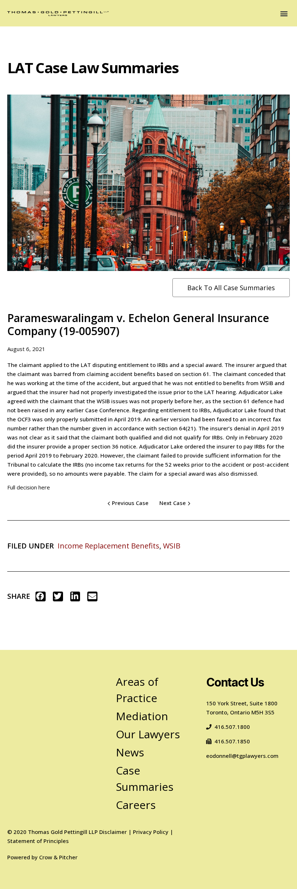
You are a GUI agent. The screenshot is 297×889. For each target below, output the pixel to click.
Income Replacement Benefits (108, 546)
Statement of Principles (38, 840)
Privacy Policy (150, 831)
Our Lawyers (148, 734)
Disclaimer (113, 831)
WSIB (171, 546)
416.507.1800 (232, 726)
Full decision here (28, 487)
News (130, 752)
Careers (136, 804)
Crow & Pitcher (58, 857)
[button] (284, 13)
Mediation (142, 716)
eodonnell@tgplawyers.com (242, 755)
